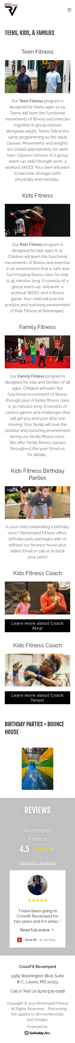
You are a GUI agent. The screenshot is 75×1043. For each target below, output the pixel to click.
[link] (11, 10)
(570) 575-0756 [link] (51, 991)
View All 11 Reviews (37, 863)
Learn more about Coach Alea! (37, 626)
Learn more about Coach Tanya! (37, 698)
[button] (69, 10)
